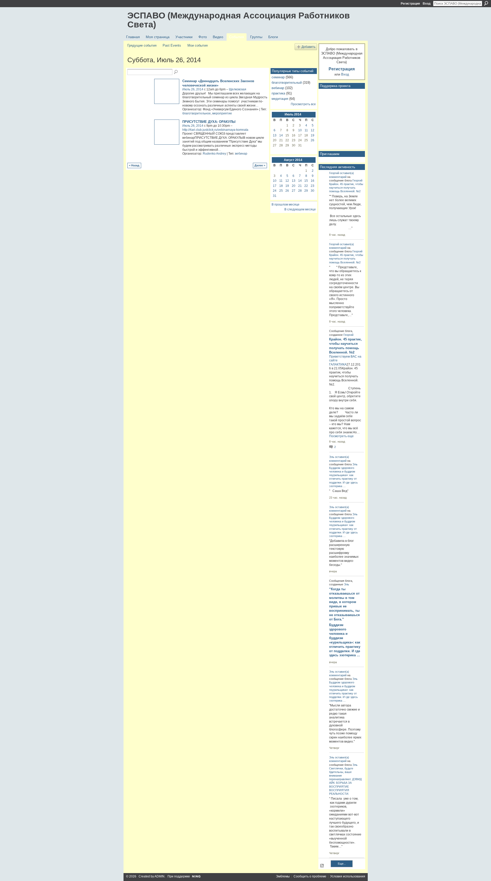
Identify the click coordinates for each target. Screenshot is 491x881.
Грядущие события (142, 45)
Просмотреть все (303, 104)
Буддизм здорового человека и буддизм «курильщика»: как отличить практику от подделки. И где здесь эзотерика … (344, 640)
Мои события (197, 45)
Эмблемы (283, 876)
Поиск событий (176, 72)
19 (312, 135)
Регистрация (410, 3)
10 (300, 130)
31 (274, 196)
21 (300, 186)
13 (274, 135)
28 (300, 190)
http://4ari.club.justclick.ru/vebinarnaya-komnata (215, 130)
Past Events (172, 45)
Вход (427, 3)
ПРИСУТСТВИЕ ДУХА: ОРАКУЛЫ (209, 122)
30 (312, 190)
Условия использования (347, 876)
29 (306, 190)
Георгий (334, 173)
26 (312, 140)
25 (281, 190)
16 (312, 180)
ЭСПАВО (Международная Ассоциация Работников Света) (238, 19)
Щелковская (237, 89)
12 (312, 130)
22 (306, 186)
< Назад (134, 165)
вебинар (241, 153)
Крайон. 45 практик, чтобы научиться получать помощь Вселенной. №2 (346, 187)
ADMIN (159, 876)
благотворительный (287, 82)
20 (293, 186)
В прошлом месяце (285, 204)
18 (281, 186)
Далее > (259, 165)
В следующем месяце (300, 209)
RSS (322, 866)
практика (278, 93)
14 (281, 135)
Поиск (486, 3)
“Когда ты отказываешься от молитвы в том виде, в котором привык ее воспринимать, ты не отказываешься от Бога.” (344, 604)
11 (306, 130)
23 (312, 186)
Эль (331, 456)
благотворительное (196, 113)
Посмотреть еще (341, 436)
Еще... (342, 863)
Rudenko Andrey (214, 153)
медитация (280, 99)
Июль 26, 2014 (192, 89)
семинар (278, 77)
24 (274, 190)
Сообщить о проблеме (310, 876)
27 (293, 190)
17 (274, 186)
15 (306, 180)
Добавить (308, 46)
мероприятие (222, 113)
